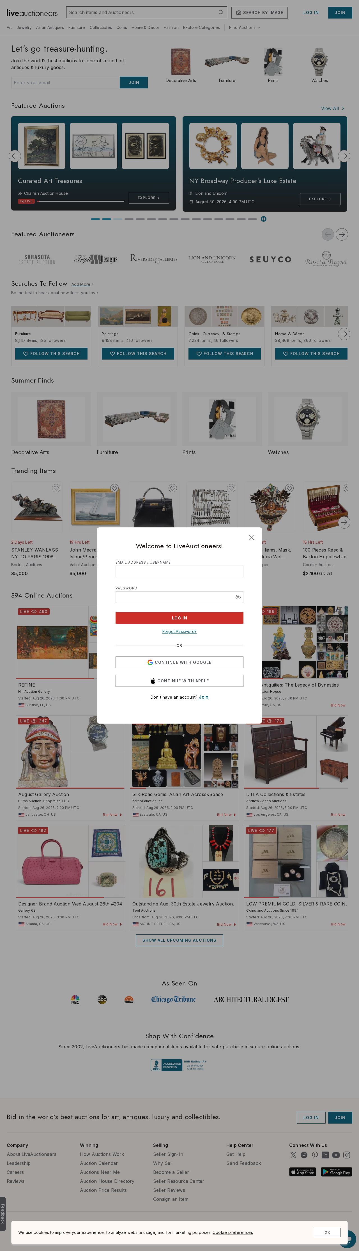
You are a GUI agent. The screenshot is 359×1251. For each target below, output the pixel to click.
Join (203, 697)
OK (327, 1232)
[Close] (251, 538)
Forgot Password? (179, 631)
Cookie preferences (233, 1232)
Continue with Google (183, 662)
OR (179, 646)
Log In (179, 618)
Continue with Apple (183, 680)
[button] (238, 597)
